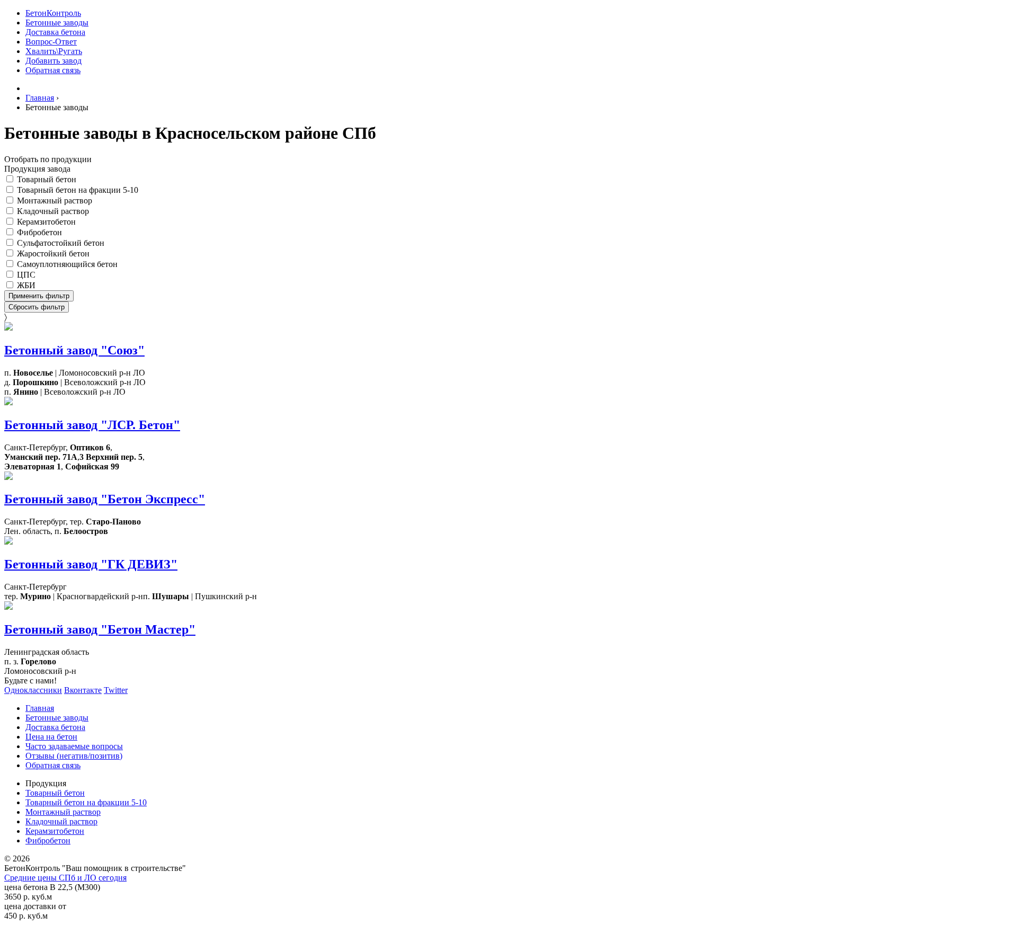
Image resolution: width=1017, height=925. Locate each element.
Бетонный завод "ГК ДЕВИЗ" (90, 564)
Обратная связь (53, 70)
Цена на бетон (51, 736)
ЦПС (26, 274)
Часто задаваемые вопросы (74, 746)
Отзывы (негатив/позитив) (73, 755)
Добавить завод (53, 60)
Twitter (116, 690)
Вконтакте (83, 690)
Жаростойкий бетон (53, 253)
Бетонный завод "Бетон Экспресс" (104, 499)
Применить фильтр (38, 296)
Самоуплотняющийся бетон (67, 264)
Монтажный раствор (54, 200)
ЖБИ (26, 285)
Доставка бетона (55, 32)
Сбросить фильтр (36, 307)
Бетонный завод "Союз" (74, 350)
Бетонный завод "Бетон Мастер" (99, 629)
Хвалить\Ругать (53, 51)
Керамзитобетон (46, 221)
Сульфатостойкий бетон (60, 242)
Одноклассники (33, 690)
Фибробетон (39, 232)
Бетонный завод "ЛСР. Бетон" (92, 425)
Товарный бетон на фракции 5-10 (77, 189)
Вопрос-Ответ (51, 41)
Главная (39, 708)
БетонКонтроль (53, 12)
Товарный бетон (46, 179)
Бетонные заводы (56, 22)
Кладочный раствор (53, 211)
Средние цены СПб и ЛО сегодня (65, 877)
